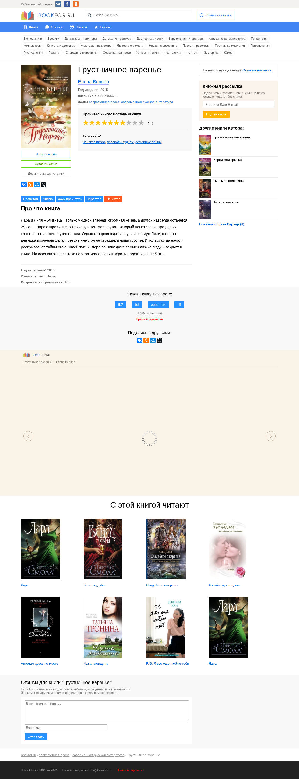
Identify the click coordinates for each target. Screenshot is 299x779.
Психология (259, 38)
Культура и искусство (96, 45)
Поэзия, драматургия (230, 45)
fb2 (120, 305)
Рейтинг (106, 27)
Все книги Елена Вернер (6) (221, 224)
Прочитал (30, 199)
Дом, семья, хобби (150, 38)
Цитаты (81, 27)
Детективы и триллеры (81, 38)
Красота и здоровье (61, 45)
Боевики (53, 38)
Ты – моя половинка (228, 181)
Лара (25, 585)
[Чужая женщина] (103, 656)
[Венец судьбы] (103, 578)
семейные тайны (148, 142)
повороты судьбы (120, 142)
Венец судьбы (94, 585)
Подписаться (216, 114)
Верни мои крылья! (228, 160)
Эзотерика (211, 52)
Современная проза (117, 52)
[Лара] (40, 578)
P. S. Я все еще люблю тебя (167, 663)
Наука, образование (163, 45)
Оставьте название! (257, 70)
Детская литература (117, 38)
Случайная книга (218, 15)
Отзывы (57, 27)
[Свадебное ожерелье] (166, 578)
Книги (33, 27)
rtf (179, 305)
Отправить (36, 737)
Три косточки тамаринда (232, 137)
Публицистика (33, 52)
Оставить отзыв (46, 164)
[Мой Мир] (37, 184)
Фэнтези (192, 52)
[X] (43, 184)
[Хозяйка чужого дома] (227, 578)
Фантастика (173, 52)
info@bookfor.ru (100, 770)
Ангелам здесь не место (39, 663)
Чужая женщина (96, 663)
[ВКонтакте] (24, 184)
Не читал (113, 199)
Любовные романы (130, 45)
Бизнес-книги (32, 38)
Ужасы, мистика (147, 52)
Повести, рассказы (196, 45)
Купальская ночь (226, 202)
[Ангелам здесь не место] (40, 656)
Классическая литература (226, 38)
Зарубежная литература (186, 38)
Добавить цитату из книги (46, 173)
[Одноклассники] (30, 184)
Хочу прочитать (70, 199)
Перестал (94, 199)
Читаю (48, 199)
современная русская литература (147, 102)
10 (141, 123)
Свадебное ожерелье (162, 585)
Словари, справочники (81, 52)
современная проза (104, 102)
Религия (54, 52)
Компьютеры (32, 45)
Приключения (260, 45)
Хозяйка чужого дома (225, 585)
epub (158, 305)
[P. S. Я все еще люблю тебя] (165, 656)
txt (137, 305)
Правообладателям (130, 770)
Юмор (228, 52)
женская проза (94, 142)
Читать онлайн (46, 154)
